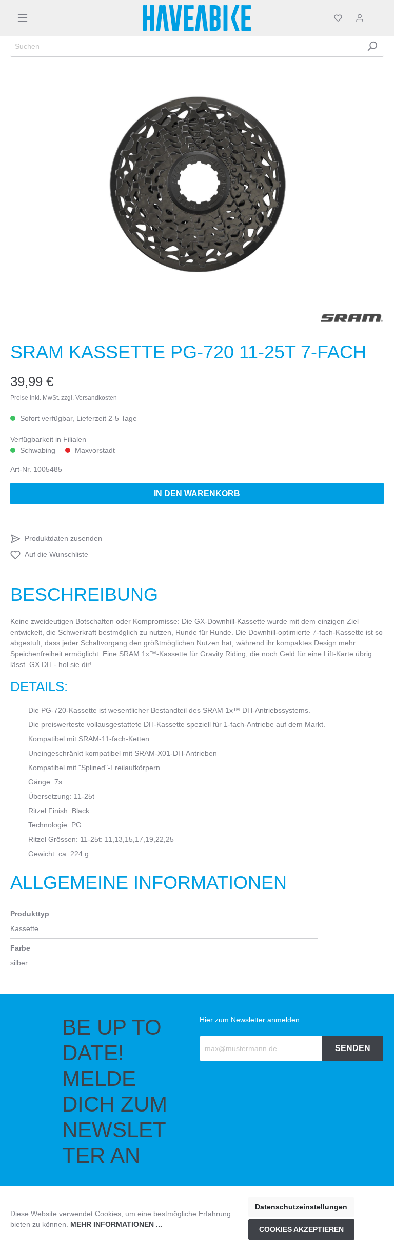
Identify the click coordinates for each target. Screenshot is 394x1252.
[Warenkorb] (377, 17)
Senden (352, 1048)
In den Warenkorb (197, 493)
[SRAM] (352, 318)
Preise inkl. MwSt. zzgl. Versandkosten (63, 397)
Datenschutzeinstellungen (301, 1207)
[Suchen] (372, 46)
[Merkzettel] (338, 18)
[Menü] (22, 18)
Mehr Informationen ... (116, 1224)
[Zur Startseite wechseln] (197, 18)
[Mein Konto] (359, 18)
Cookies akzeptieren (301, 1229)
